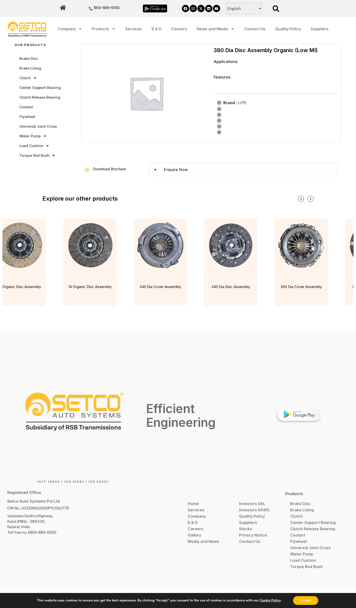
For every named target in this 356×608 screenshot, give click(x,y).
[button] (243, 169)
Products (100, 28)
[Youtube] (216, 8)
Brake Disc (28, 58)
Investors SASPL (254, 509)
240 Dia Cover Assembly (158, 286)
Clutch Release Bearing (39, 97)
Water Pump (30, 136)
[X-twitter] (201, 8)
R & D (157, 28)
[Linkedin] (208, 8)
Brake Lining (30, 68)
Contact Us (254, 28)
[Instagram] (193, 8)
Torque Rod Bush (34, 155)
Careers (179, 28)
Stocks (245, 528)
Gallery (194, 535)
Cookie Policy (270, 600)
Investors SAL (252, 503)
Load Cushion (31, 145)
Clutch (25, 78)
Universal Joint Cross (38, 126)
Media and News (203, 541)
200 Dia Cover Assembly (299, 286)
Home (193, 503)
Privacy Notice (253, 535)
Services (133, 28)
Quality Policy (288, 28)
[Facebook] (185, 8)
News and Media (212, 28)
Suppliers (320, 28)
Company (67, 28)
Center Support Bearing (40, 87)
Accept (305, 600)
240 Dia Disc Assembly (228, 286)
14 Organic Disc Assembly (87, 286)
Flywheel (27, 116)
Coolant (26, 107)
